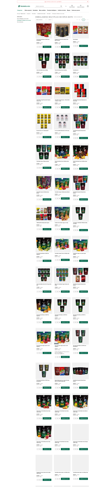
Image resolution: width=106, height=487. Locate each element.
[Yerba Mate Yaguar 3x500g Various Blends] (62, 182)
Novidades (35, 10)
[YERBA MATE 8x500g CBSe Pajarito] (44, 213)
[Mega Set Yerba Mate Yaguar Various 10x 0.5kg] (62, 274)
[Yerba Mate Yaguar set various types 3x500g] (80, 244)
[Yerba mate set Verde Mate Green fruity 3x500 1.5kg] (44, 401)
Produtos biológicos (51, 10)
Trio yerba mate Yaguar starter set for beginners (43, 346)
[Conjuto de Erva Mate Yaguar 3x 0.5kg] (62, 213)
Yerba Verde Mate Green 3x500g (42, 70)
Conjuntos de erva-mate (41, 13)
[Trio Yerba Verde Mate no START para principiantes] (44, 30)
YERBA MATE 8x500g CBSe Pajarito (42, 222)
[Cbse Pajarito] (80, 30)
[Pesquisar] (61, 6)
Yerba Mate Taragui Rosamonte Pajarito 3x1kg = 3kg (43, 100)
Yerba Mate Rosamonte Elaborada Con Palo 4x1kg (80, 100)
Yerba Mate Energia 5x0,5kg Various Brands (79, 131)
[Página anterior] (77, 20)
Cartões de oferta (62, 10)
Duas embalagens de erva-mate (22, 18)
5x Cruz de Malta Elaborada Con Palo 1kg (62, 130)
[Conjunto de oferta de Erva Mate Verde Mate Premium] (62, 30)
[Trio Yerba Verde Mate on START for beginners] (44, 244)
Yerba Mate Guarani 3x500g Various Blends (42, 192)
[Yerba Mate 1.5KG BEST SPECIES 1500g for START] (80, 213)
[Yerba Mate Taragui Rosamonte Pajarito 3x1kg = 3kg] (44, 90)
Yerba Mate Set (75, 70)
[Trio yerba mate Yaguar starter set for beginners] (44, 336)
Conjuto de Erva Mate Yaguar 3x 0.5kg (61, 222)
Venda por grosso (76, 10)
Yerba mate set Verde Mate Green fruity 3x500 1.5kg (43, 411)
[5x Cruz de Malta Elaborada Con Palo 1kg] (62, 121)
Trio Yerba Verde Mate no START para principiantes (43, 40)
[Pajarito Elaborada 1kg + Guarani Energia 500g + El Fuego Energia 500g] (62, 371)
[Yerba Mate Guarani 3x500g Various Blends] (44, 182)
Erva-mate (34, 13)
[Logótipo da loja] (24, 6)
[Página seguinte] (88, 20)
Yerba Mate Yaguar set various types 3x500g (79, 254)
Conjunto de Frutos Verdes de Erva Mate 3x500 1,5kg (43, 473)
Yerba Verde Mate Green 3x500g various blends (62, 162)
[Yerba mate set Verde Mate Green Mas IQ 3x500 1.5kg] (80, 401)
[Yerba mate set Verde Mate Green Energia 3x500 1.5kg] (80, 432)
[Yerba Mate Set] (80, 60)
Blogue (68, 10)
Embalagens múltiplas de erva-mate (24, 20)
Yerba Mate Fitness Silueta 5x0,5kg (42, 161)
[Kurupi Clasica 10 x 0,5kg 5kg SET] (44, 121)
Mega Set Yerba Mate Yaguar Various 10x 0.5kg (62, 285)
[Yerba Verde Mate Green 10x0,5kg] (62, 60)
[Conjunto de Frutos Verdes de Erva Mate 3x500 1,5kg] (44, 463)
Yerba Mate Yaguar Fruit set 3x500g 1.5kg (62, 253)
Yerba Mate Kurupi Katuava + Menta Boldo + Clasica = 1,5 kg (62, 100)
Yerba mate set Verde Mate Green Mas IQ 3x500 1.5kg (80, 411)
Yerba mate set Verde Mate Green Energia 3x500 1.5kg (80, 442)
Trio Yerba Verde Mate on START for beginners (42, 254)
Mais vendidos (42, 10)
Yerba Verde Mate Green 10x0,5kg (61, 70)
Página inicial (23, 13)
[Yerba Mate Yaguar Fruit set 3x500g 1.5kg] (62, 244)
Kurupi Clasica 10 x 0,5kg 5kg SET (42, 130)
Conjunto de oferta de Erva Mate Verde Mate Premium (61, 40)
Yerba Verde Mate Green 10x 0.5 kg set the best (43, 285)
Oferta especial (28, 10)
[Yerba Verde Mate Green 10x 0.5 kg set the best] (44, 274)
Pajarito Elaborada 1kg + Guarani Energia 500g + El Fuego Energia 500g (62, 381)
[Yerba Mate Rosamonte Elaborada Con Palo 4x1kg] (80, 90)
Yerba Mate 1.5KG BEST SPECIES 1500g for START (80, 223)
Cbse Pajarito (75, 39)
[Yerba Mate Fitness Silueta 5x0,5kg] (44, 152)
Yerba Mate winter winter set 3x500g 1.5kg (62, 472)
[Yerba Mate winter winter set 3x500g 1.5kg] (62, 463)
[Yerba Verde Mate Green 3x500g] (44, 60)
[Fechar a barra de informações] (87, 1)
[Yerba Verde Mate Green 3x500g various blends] (62, 152)
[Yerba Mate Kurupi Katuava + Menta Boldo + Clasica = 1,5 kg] (62, 90)
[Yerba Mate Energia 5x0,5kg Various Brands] (80, 121)
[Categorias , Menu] (23, 10)
